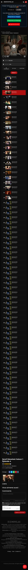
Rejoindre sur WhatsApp (14, 20)
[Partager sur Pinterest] (16, 472)
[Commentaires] (8, 56)
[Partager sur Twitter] (12, 472)
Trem (13, 551)
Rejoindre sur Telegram (14, 16)
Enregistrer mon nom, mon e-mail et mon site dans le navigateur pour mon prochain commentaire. (14, 504)
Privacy (9, 551)
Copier (18, 9)
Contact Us (18, 551)
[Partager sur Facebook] (9, 472)
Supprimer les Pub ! (14, 24)
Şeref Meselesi (8, 467)
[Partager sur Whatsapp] (14, 472)
